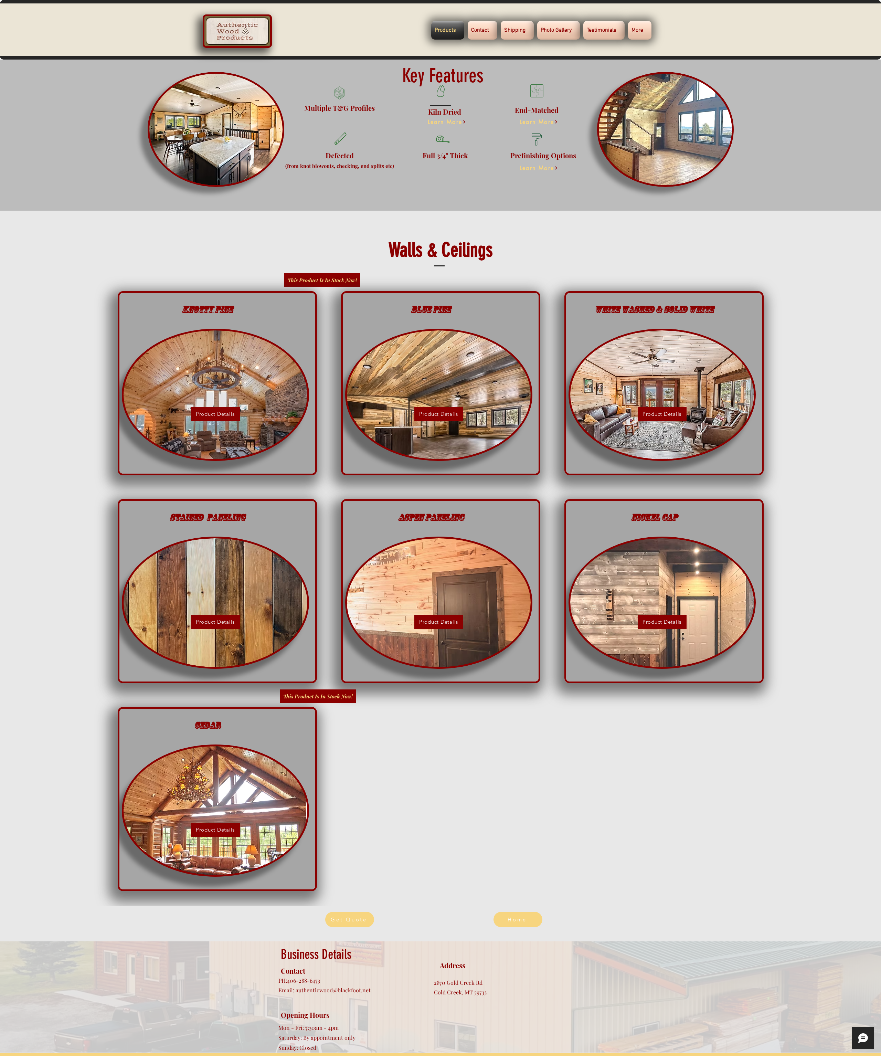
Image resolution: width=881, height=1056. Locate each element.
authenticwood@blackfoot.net (333, 990)
